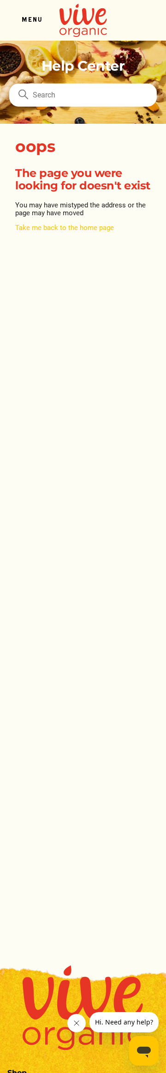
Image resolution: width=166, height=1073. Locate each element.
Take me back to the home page (64, 228)
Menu (31, 20)
